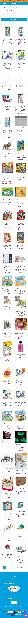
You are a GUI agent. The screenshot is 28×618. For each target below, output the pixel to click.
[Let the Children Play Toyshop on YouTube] (11, 598)
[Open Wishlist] (25, 615)
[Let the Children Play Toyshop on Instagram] (16, 598)
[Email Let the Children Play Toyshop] (19, 598)
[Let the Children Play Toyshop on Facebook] (9, 598)
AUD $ (13, 603)
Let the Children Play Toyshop (14, 606)
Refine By (14, 19)
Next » (22, 567)
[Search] (21, 3)
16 (17, 567)
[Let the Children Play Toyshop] (14, 3)
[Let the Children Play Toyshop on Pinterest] (14, 598)
